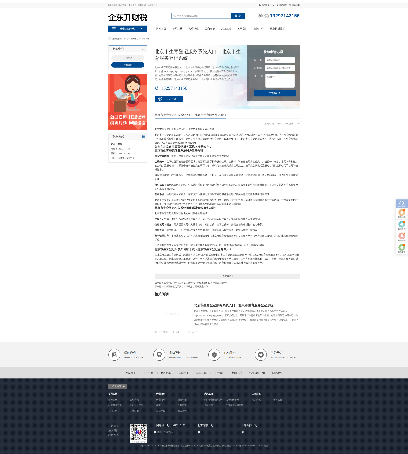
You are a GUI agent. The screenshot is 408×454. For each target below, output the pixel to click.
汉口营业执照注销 (234, 405)
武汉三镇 (226, 28)
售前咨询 (402, 217)
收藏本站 (283, 5)
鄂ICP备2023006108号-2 (245, 445)
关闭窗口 (227, 276)
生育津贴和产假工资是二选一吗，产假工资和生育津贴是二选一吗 (196, 283)
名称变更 (277, 399)
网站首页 (161, 28)
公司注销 (112, 411)
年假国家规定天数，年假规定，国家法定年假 (186, 286)
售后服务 (402, 252)
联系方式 (113, 435)
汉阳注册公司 (232, 399)
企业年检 (160, 411)
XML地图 (263, 445)
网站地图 (296, 5)
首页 (126, 39)
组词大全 (198, 445)
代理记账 (194, 28)
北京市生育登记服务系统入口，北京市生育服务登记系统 (233, 305)
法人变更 (256, 399)
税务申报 (182, 399)
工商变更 (210, 28)
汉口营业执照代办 (213, 399)
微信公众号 (267, 5)
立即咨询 (171, 99)
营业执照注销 (277, 28)
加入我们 (113, 430)
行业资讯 (145, 39)
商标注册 (134, 411)
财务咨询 (182, 411)
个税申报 (182, 405)
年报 (158, 405)
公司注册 (177, 28)
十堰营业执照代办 (213, 445)
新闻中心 (259, 28)
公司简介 (113, 426)
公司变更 (134, 399)
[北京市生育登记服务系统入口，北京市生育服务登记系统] (172, 325)
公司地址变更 (136, 405)
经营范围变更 (115, 405)
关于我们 (242, 28)
